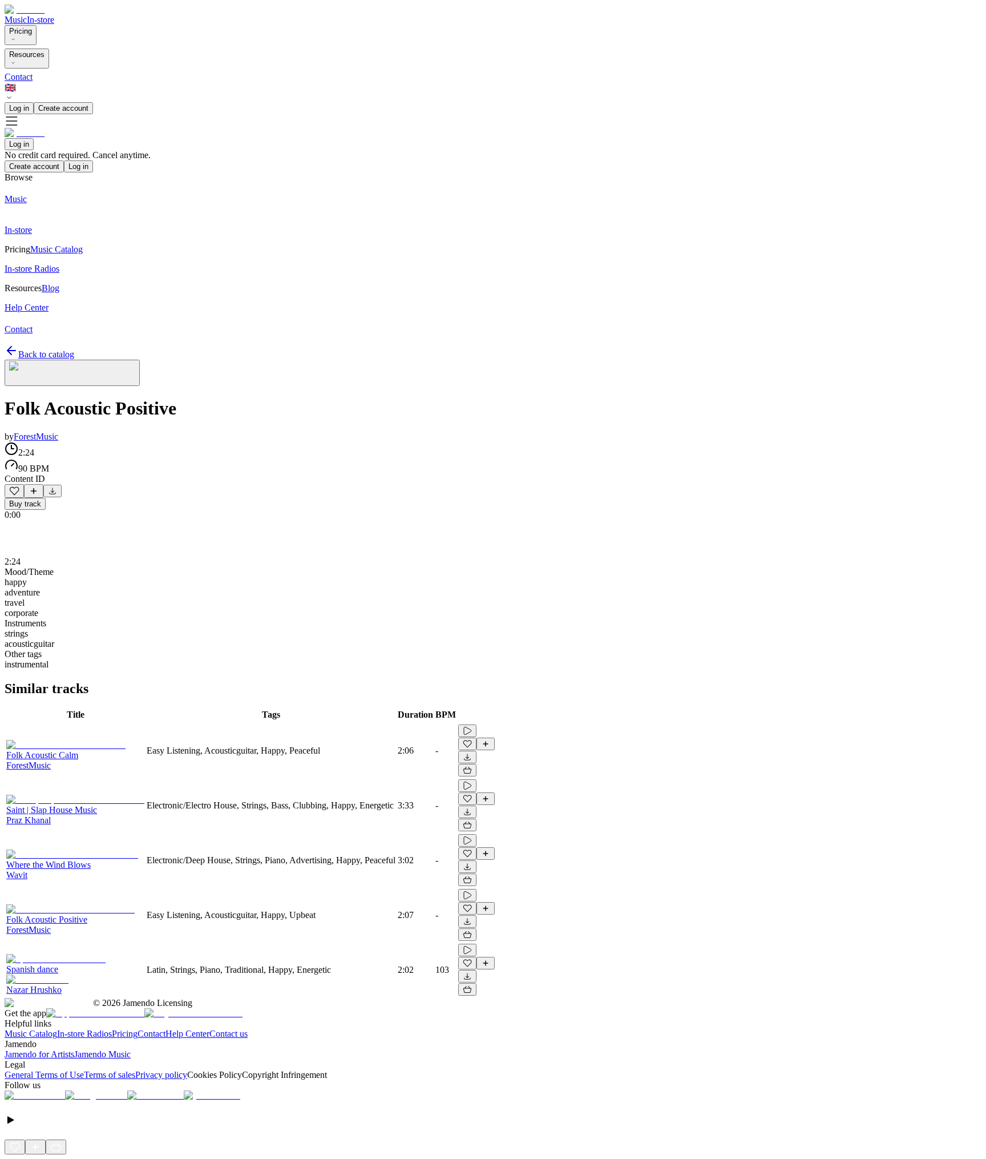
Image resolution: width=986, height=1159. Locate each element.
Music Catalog (31, 1034)
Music (16, 20)
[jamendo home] (25, 9)
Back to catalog (46, 354)
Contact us (228, 1034)
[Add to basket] (467, 770)
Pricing (20, 31)
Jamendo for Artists (39, 1054)
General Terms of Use (44, 1075)
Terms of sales (109, 1075)
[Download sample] (52, 491)
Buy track (25, 504)
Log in (19, 108)
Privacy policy (161, 1075)
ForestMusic (36, 436)
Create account (63, 108)
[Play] (72, 373)
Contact (19, 77)
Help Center (187, 1034)
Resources (27, 54)
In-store (40, 20)
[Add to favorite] (14, 491)
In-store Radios (84, 1034)
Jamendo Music (102, 1054)
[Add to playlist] (33, 491)
